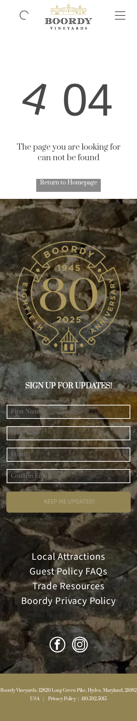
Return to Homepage (68, 183)
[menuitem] (68, 557)
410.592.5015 (94, 699)
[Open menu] (120, 15)
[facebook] (57, 645)
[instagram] (80, 645)
